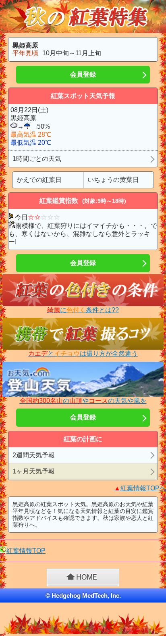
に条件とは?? (83, 310)
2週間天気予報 (33, 455)
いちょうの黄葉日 (113, 179)
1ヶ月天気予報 (33, 471)
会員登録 (83, 74)
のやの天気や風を (83, 400)
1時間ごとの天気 (36, 158)
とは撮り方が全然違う (83, 353)
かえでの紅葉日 (39, 179)
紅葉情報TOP (26, 550)
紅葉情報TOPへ (140, 488)
